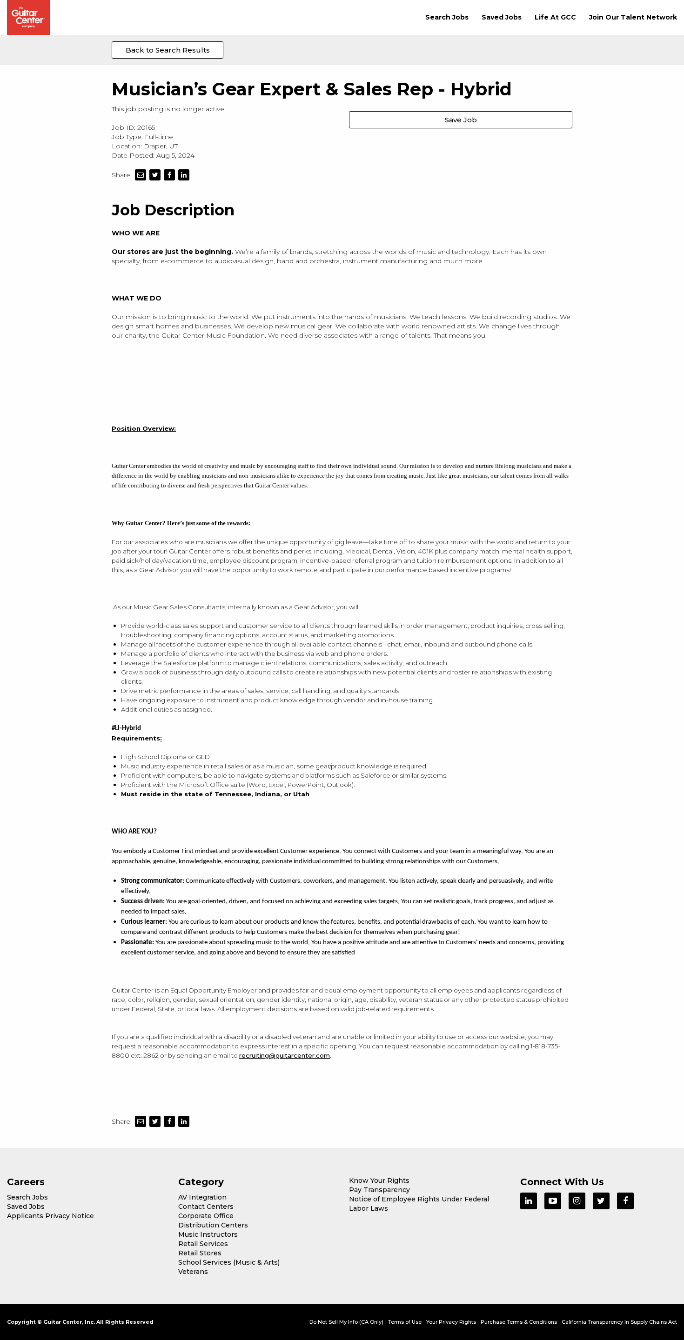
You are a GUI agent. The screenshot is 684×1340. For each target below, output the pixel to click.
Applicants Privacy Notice (50, 1216)
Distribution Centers (213, 1225)
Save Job (461, 119)
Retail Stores (199, 1253)
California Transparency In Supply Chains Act (619, 1322)
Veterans (193, 1271)
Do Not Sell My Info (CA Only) (346, 1322)
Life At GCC (555, 17)
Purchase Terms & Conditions (519, 1322)
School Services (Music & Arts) (229, 1262)
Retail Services (203, 1244)
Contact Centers (206, 1206)
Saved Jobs (502, 17)
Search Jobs (447, 17)
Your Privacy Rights (451, 1322)
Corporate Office (206, 1216)
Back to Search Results (168, 50)
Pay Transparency (379, 1190)
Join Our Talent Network (633, 17)
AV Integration (202, 1197)
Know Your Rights (379, 1180)
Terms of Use (405, 1322)
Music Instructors (208, 1234)
